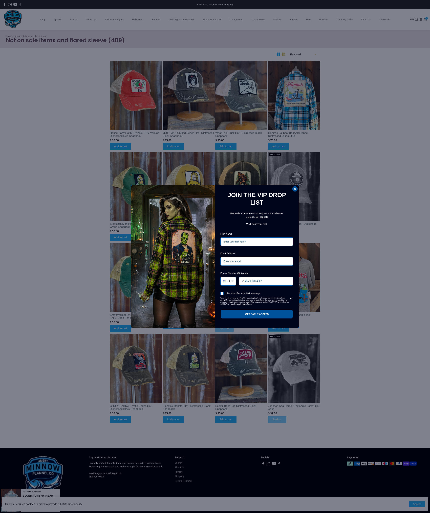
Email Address (227, 253)
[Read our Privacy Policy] (291, 298)
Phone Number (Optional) (234, 273)
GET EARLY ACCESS (257, 314)
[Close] (295, 189)
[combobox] (228, 281)
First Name (226, 233)
